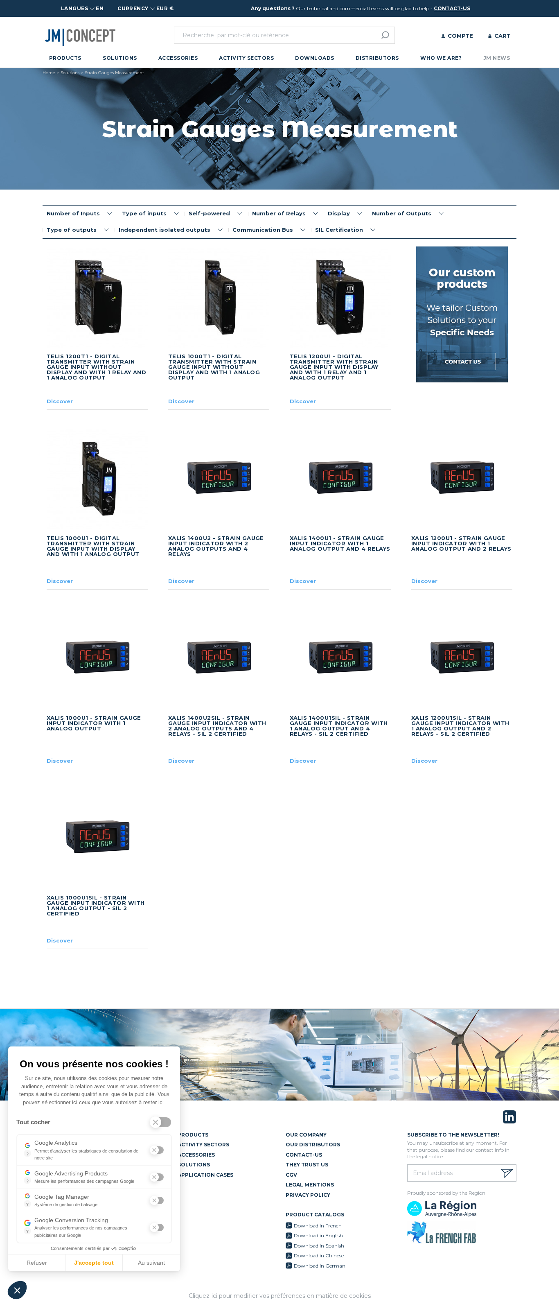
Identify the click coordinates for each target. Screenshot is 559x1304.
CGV (291, 1175)
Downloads (314, 58)
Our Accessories (189, 1155)
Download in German (319, 1266)
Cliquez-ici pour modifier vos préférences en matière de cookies (280, 1295)
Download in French (318, 1226)
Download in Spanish (319, 1246)
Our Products (186, 1135)
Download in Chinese (319, 1255)
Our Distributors (313, 1144)
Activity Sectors (246, 58)
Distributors (377, 58)
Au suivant (151, 1262)
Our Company (306, 1135)
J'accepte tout (94, 1262)
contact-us (452, 8)
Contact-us (304, 1155)
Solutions (120, 58)
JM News (496, 58)
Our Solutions (187, 1165)
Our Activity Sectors (196, 1144)
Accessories (178, 58)
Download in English (318, 1235)
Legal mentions (310, 1185)
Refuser (37, 1262)
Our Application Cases (198, 1175)
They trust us (307, 1165)
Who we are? (441, 58)
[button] (17, 1290)
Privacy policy (308, 1195)
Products (65, 58)
